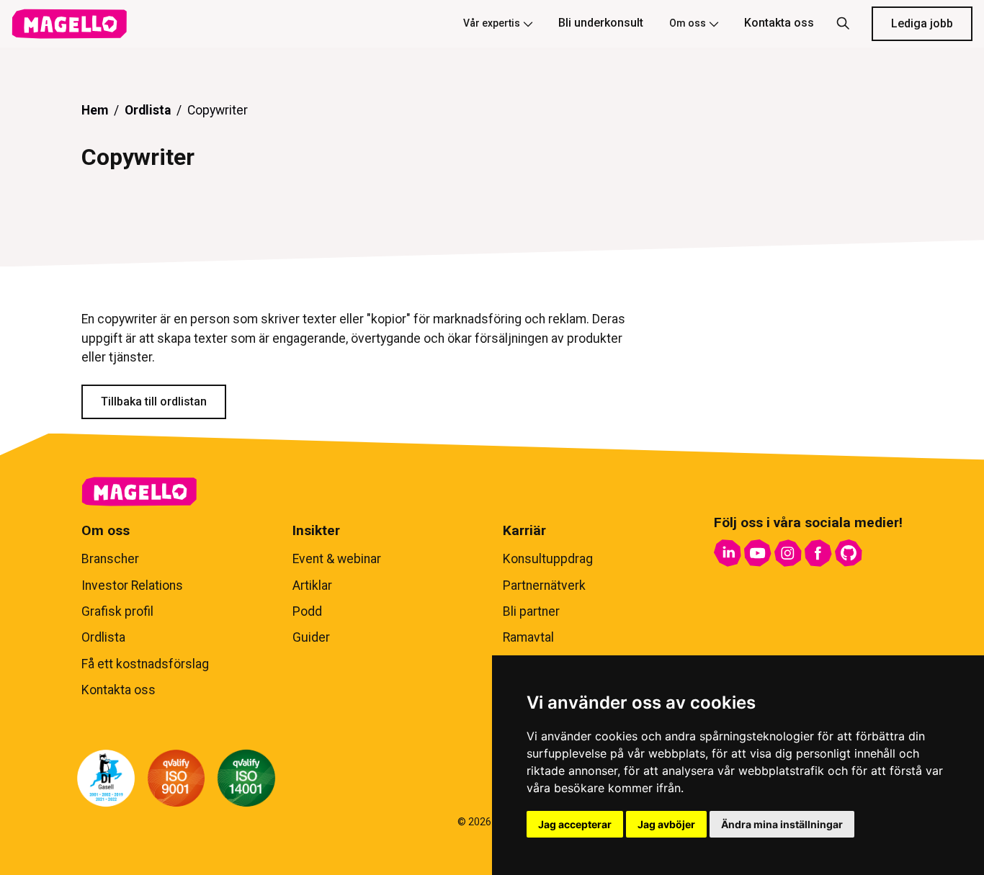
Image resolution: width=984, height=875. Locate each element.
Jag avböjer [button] (666, 824)
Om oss (687, 23)
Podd (307, 611)
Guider (311, 637)
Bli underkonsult (600, 23)
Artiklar (312, 585)
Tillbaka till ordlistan (154, 401)
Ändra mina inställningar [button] (782, 824)
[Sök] (843, 24)
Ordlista (148, 110)
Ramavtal (528, 637)
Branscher (110, 559)
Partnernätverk (544, 585)
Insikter (316, 530)
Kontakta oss (779, 23)
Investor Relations (132, 585)
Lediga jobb (922, 23)
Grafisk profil (117, 611)
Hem (94, 110)
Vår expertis (491, 23)
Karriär (524, 530)
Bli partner (531, 611)
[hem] (69, 24)
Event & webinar (336, 559)
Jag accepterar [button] (575, 824)
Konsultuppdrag (548, 559)
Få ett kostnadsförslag (145, 664)
